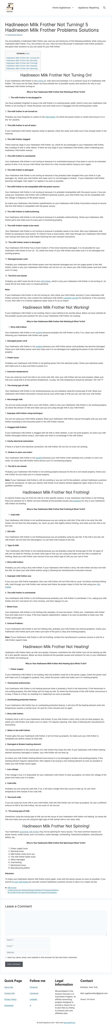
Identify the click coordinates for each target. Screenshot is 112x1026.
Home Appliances (61, 7)
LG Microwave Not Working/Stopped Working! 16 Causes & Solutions (33, 890)
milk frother (50, 117)
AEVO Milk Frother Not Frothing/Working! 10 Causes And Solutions (32, 892)
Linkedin (33, 999)
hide (27, 53)
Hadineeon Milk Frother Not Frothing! (22, 63)
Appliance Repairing (88, 7)
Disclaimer (8, 1005)
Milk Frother (12, 888)
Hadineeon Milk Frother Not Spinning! (22, 68)
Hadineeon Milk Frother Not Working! (21, 60)
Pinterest (34, 987)
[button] (104, 7)
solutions (77, 501)
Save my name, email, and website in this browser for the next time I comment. (42, 957)
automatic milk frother (29, 832)
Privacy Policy (10, 999)
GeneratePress (69, 1023)
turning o (41, 81)
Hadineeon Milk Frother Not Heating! (21, 66)
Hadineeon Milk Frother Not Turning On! (22, 58)
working (39, 332)
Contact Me (9, 993)
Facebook (34, 993)
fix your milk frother (20, 882)
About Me (8, 987)
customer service (70, 298)
